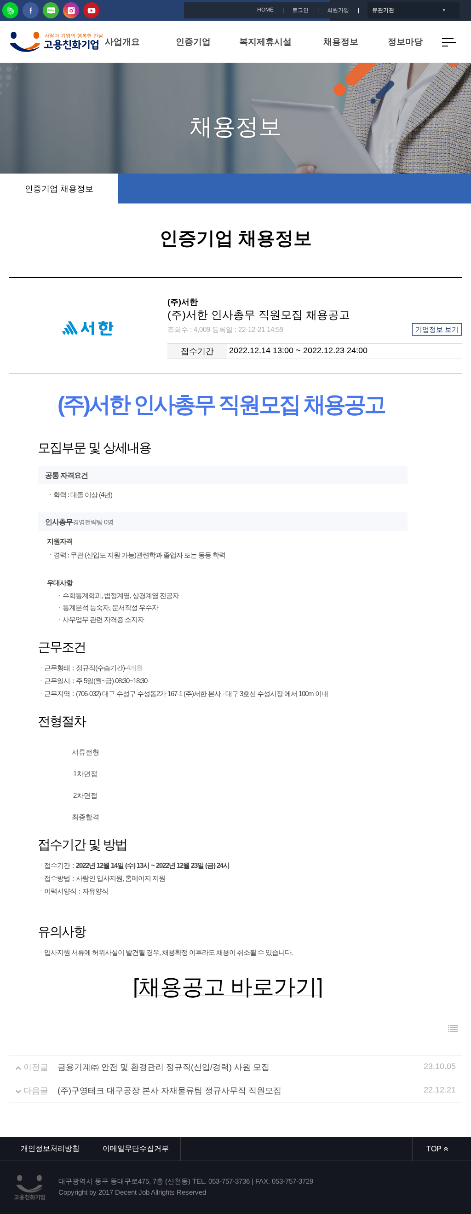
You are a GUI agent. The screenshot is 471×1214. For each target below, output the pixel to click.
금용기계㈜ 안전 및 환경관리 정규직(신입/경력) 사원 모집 (163, 1067)
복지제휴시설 (265, 41)
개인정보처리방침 (50, 1148)
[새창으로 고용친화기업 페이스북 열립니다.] (31, 10)
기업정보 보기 (437, 329)
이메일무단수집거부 (136, 1148)
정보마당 (405, 41)
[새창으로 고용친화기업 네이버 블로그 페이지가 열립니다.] (51, 10)
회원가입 (338, 10)
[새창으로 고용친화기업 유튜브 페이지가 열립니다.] (91, 10)
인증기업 (193, 41)
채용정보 (340, 41)
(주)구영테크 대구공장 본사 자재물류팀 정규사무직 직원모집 (169, 1090)
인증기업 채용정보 (59, 188)
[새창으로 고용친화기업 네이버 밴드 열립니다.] (10, 10)
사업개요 (122, 41)
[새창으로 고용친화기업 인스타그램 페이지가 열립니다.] (71, 10)
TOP (434, 1149)
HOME (265, 9)
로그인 (300, 10)
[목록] (452, 1029)
